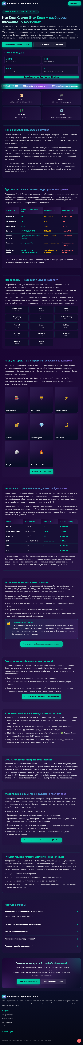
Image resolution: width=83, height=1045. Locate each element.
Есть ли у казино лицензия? (16, 932)
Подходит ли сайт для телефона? (19, 946)
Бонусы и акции (7, 1022)
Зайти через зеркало (28, 981)
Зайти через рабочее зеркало (17, 44)
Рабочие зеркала (7, 1018)
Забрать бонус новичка (53, 981)
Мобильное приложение (10, 1026)
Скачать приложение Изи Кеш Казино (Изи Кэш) (42, 840)
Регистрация (74, 3)
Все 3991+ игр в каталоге (41, 471)
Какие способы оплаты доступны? (20, 939)
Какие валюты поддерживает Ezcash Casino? (24, 911)
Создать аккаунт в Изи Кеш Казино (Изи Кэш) (41, 696)
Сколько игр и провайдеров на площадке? (23, 924)
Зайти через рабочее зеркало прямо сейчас (41, 644)
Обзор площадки (7, 1015)
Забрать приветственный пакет (50, 44)
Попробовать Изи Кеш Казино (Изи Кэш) (41, 77)
